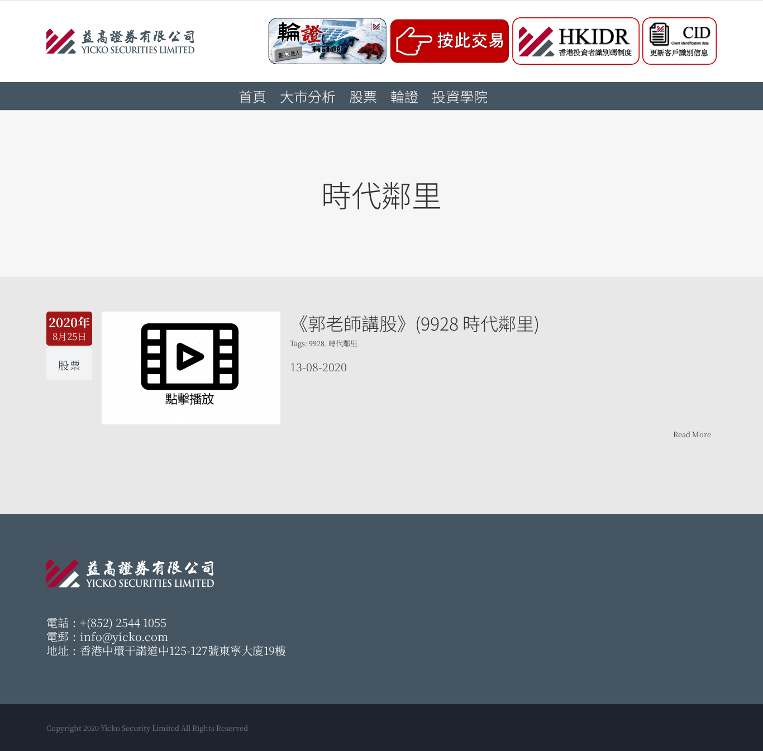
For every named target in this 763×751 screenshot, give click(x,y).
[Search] (506, 96)
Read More (692, 434)
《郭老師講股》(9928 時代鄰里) (415, 323)
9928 (317, 343)
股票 (69, 365)
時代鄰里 (342, 343)
